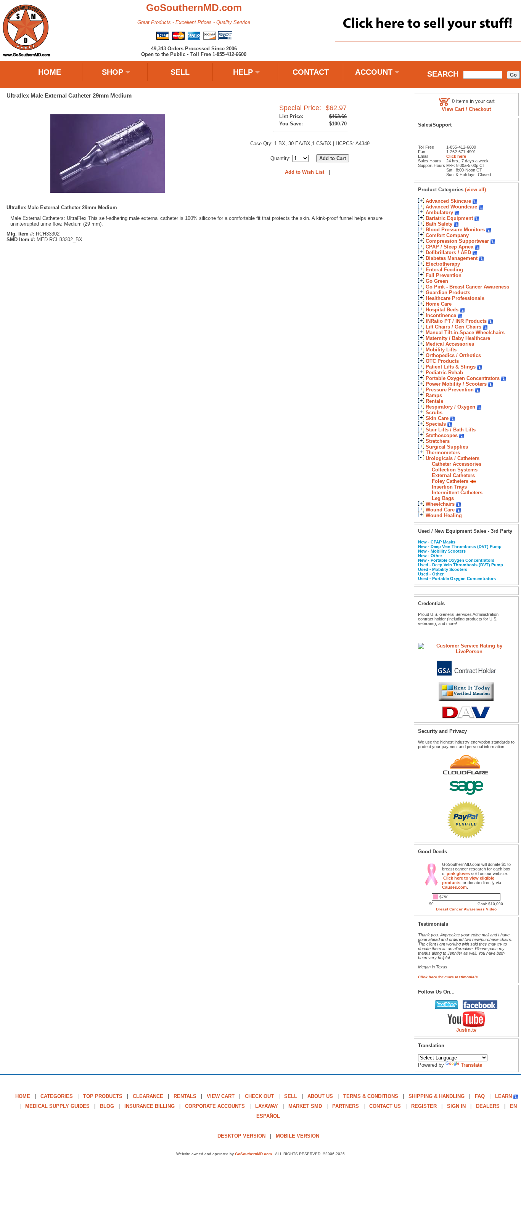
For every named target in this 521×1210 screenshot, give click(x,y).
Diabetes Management (452, 258)
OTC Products (442, 361)
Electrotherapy (443, 264)
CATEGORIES (56, 1096)
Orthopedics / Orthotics (453, 355)
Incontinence (441, 315)
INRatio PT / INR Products (456, 321)
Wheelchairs (440, 504)
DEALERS (488, 1106)
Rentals (434, 401)
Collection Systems (455, 470)
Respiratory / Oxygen (450, 407)
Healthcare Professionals (455, 298)
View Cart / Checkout (466, 109)
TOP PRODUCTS (102, 1096)
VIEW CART (221, 1096)
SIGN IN (456, 1106)
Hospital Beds (442, 310)
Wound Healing (444, 515)
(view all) (475, 189)
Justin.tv (466, 1030)
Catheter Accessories (456, 464)
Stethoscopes (442, 435)
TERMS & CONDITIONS (370, 1096)
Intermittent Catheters (457, 492)
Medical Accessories (450, 344)
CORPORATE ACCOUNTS (215, 1106)
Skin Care (437, 418)
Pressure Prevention (450, 390)
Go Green (437, 281)
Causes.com (454, 887)
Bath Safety (439, 224)
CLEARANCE (148, 1096)
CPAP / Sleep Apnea (449, 247)
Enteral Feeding (444, 269)
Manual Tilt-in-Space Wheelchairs (465, 332)
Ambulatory (439, 212)
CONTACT (311, 72)
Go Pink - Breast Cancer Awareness (467, 287)
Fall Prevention (444, 275)
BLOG (107, 1106)
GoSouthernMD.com (253, 1154)
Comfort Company (447, 235)
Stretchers (438, 441)
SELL (180, 72)
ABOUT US (320, 1096)
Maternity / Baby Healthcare (458, 338)
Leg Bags (443, 498)
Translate (471, 1065)
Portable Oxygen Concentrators (463, 378)
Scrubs (434, 412)
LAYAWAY (266, 1106)
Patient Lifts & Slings (451, 367)
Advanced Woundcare (451, 207)
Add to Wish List (304, 172)
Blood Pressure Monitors (455, 229)
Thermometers (443, 452)
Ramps (434, 395)
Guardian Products (448, 292)
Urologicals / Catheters (452, 458)
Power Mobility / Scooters (456, 384)
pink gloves (458, 873)
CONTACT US (385, 1106)
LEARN (503, 1096)
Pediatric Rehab (444, 372)
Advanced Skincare (448, 201)
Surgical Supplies (447, 447)
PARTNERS (345, 1106)
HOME (49, 72)
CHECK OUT (259, 1096)
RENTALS (185, 1096)
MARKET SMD (305, 1106)
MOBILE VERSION (297, 1136)
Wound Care (440, 510)
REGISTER (424, 1106)
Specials (436, 424)
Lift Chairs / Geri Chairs (453, 327)
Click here (456, 156)
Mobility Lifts (441, 350)
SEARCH (442, 74)
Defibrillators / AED (448, 252)
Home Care (439, 304)
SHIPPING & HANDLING (436, 1096)
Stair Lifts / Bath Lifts (451, 430)
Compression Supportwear (457, 241)
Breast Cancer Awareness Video (466, 909)
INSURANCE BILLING (149, 1106)
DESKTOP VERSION (241, 1136)
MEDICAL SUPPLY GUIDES (57, 1106)
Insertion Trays (449, 487)
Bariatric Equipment (449, 218)
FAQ (480, 1096)
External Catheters (453, 475)
